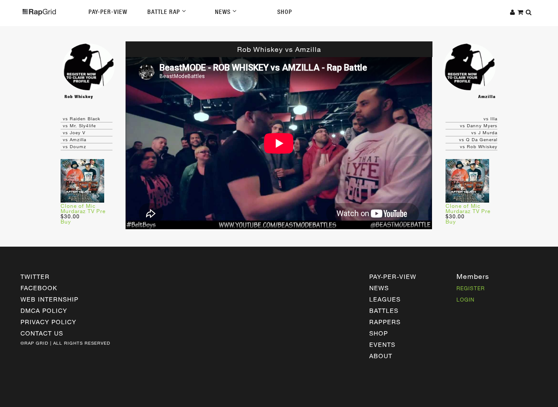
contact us (41, 333)
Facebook (38, 288)
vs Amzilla (74, 139)
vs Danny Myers (478, 125)
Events (382, 344)
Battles (383, 310)
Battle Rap (164, 12)
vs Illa (490, 118)
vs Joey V (74, 132)
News (223, 12)
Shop (284, 12)
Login (465, 299)
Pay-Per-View (107, 12)
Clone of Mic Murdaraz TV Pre (83, 208)
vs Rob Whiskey (478, 146)
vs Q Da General (478, 139)
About (380, 356)
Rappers (385, 322)
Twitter (35, 276)
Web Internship (49, 299)
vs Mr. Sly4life (79, 125)
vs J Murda (484, 132)
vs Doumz (74, 146)
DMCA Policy (43, 310)
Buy (66, 221)
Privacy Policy (48, 322)
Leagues (385, 299)
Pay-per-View (392, 276)
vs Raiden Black (81, 118)
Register (470, 288)
